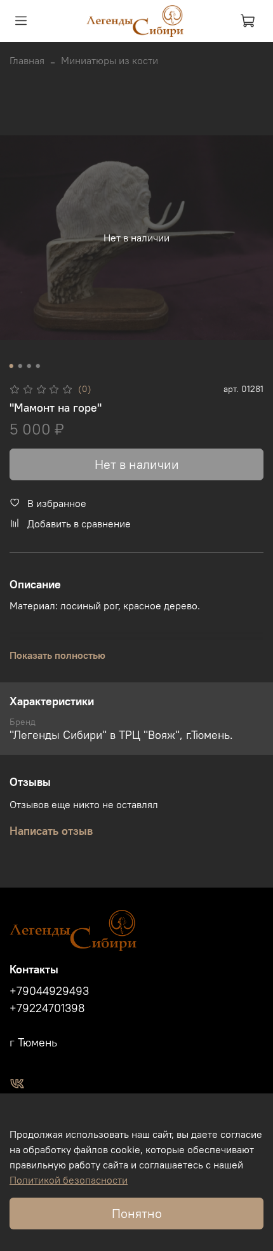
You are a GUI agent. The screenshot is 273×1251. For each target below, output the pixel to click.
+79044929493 (49, 991)
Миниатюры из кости (109, 60)
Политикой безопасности (69, 1179)
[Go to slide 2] (20, 366)
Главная (27, 60)
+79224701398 (47, 1008)
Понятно (137, 1213)
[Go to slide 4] (38, 366)
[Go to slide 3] (29, 366)
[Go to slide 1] (11, 366)
